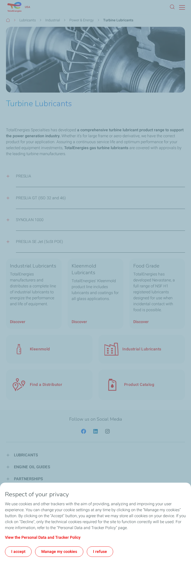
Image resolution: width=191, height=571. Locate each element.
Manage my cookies (59, 551)
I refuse (100, 551)
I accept (18, 551)
